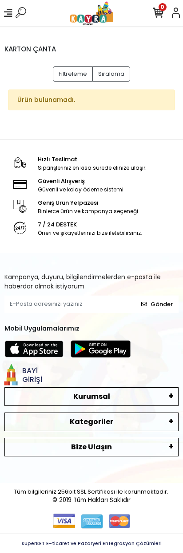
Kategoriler (91, 422)
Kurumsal (91, 396)
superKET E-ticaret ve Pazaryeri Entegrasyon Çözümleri (92, 543)
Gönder (162, 304)
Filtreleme (73, 74)
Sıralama (111, 74)
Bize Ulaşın (91, 447)
